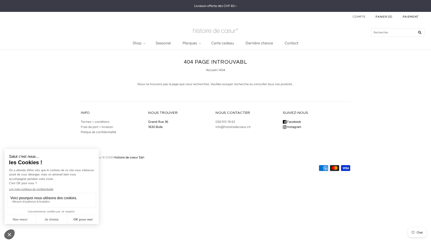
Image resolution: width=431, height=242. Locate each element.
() (384, 16)
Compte (359, 16)
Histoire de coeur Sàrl (129, 157)
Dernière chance (259, 43)
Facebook (293, 122)
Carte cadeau (222, 43)
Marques (190, 43)
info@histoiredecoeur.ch (233, 127)
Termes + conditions (95, 122)
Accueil (211, 70)
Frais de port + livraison (97, 127)
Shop (137, 43)
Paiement (410, 16)
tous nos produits (280, 84)
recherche (241, 84)
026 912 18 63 (225, 122)
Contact (291, 43)
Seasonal (163, 43)
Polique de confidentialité (98, 132)
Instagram (293, 127)
